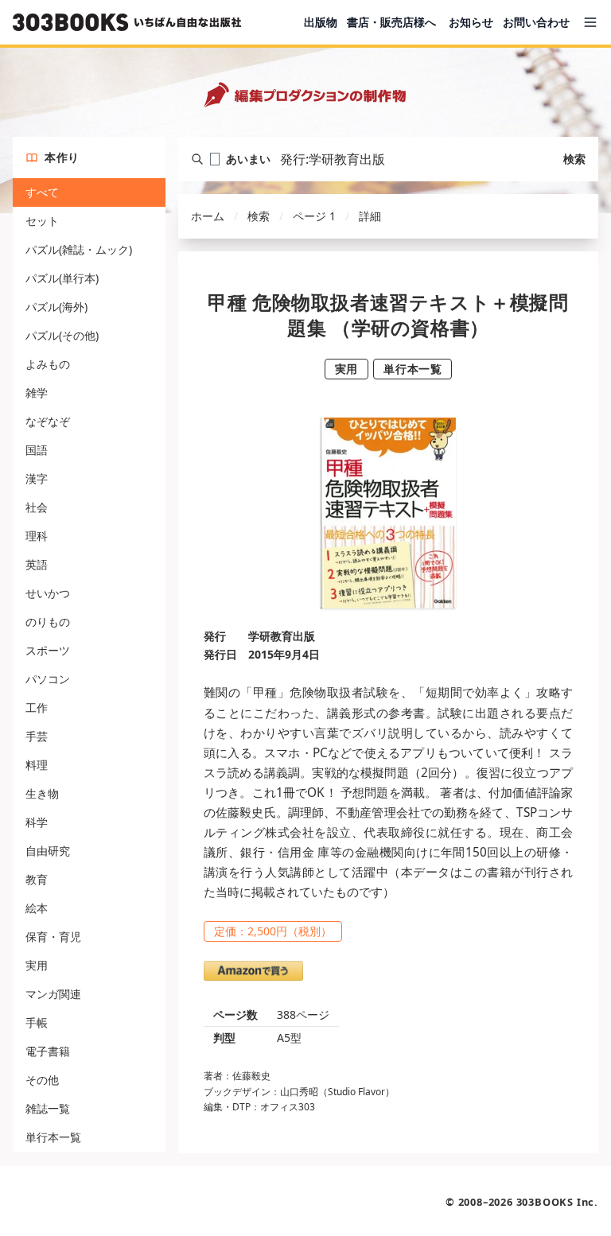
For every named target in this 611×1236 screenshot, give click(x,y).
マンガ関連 (53, 993)
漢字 (36, 478)
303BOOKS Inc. (557, 1202)
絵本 (36, 907)
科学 (36, 822)
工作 (36, 707)
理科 (36, 535)
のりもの (47, 621)
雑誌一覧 (47, 1108)
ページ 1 (314, 215)
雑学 (36, 392)
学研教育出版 (281, 635)
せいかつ (47, 593)
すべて (42, 192)
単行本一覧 (53, 1137)
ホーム (207, 215)
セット (42, 220)
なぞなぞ (47, 421)
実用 (36, 965)
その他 (42, 1079)
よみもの (47, 363)
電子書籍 (47, 1051)
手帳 (36, 1022)
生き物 (42, 793)
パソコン (47, 678)
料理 (36, 764)
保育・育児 (53, 936)
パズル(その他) (62, 335)
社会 (36, 507)
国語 (36, 449)
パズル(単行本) (62, 278)
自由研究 (47, 850)
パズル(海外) (56, 306)
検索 (574, 158)
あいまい (248, 158)
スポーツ (47, 650)
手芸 (36, 736)
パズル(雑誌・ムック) (78, 249)
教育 (36, 879)
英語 (36, 564)
